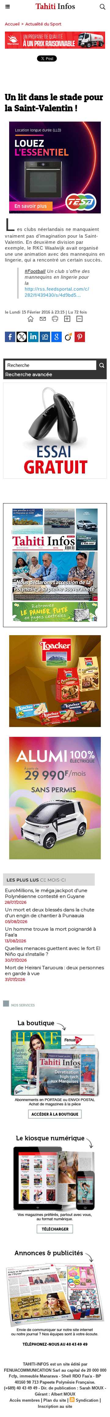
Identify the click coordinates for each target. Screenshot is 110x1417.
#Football (35, 271)
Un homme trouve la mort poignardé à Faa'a (50, 932)
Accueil (12, 23)
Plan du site (54, 1400)
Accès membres (24, 1400)
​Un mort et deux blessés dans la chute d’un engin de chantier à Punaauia (49, 912)
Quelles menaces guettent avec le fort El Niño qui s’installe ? (52, 951)
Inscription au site (55, 1406)
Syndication (87, 1400)
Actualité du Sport (43, 23)
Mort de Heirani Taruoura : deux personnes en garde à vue (54, 970)
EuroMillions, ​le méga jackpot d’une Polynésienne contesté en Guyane (46, 893)
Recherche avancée (28, 374)
